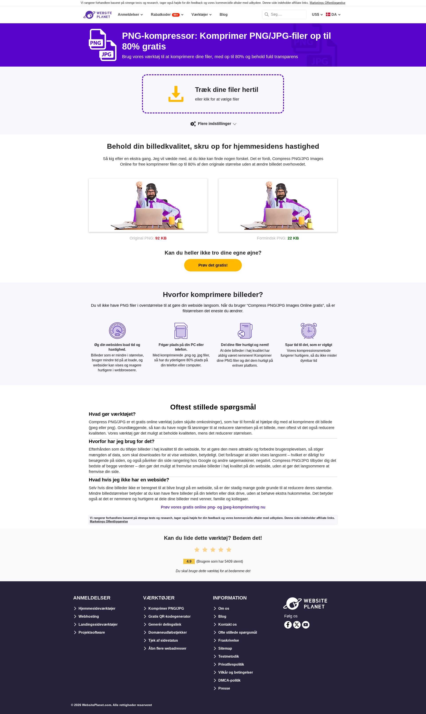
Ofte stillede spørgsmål (237, 632)
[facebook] (288, 625)
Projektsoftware (92, 632)
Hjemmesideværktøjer (97, 608)
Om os (223, 608)
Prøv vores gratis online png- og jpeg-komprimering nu (213, 507)
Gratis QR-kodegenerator (169, 616)
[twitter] (297, 625)
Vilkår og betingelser (235, 672)
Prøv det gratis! (213, 265)
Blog (222, 616)
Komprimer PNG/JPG (166, 608)
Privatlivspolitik (231, 664)
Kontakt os (227, 624)
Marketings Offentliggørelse (327, 2)
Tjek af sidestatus (163, 640)
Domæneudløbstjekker (167, 632)
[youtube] (306, 625)
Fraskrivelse (228, 640)
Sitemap (225, 648)
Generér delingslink (164, 624)
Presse (224, 688)
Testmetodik (228, 656)
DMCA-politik (229, 680)
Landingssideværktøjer (98, 624)
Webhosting (89, 616)
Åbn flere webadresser (167, 648)
